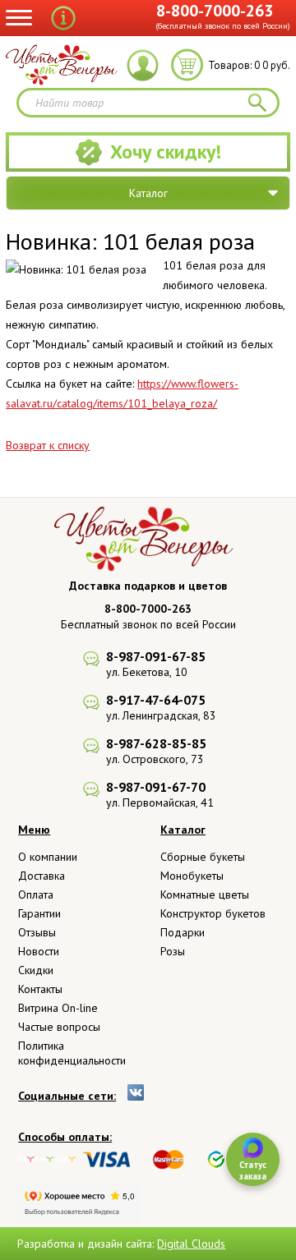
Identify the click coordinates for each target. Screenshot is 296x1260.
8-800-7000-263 (214, 10)
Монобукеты (192, 875)
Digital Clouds (191, 1243)
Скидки (35, 970)
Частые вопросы (59, 1026)
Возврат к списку (48, 445)
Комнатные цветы (204, 894)
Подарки (182, 932)
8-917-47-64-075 (156, 700)
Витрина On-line (58, 1007)
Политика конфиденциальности (72, 1053)
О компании (47, 856)
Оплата (35, 894)
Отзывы (37, 932)
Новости (38, 951)
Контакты (40, 989)
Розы (172, 951)
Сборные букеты (202, 856)
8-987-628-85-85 (156, 743)
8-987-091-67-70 (156, 787)
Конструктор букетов (213, 913)
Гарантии (39, 913)
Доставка (41, 875)
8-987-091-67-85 (156, 656)
